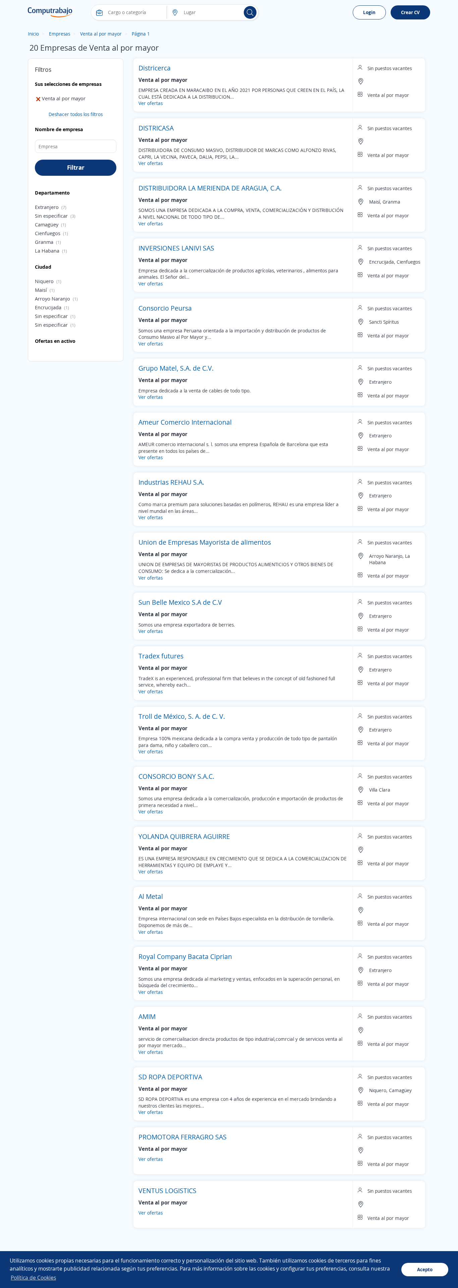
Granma (44, 241)
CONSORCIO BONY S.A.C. (176, 776)
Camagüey (46, 224)
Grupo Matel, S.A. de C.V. (176, 368)
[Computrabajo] (50, 12)
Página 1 (141, 34)
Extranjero (47, 207)
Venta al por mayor (101, 34)
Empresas (59, 34)
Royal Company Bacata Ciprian (185, 956)
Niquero (44, 281)
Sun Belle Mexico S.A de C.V (180, 602)
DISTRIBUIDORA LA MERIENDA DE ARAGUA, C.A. (210, 188)
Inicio (33, 34)
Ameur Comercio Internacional (185, 422)
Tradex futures (160, 655)
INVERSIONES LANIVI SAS (176, 248)
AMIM (147, 1016)
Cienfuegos (47, 233)
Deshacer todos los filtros (76, 114)
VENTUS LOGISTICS (167, 1190)
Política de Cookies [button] (33, 1277)
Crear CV (410, 12)
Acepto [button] (425, 1269)
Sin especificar (51, 215)
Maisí (41, 289)
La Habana (47, 250)
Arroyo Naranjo (52, 298)
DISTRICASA (156, 127)
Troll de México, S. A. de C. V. (181, 716)
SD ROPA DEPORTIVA (170, 1076)
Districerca (154, 67)
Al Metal (150, 896)
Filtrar (75, 167)
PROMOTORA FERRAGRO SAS (182, 1136)
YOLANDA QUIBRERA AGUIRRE (184, 836)
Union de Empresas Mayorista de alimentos (204, 542)
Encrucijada (48, 307)
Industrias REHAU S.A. (171, 482)
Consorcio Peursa (165, 308)
